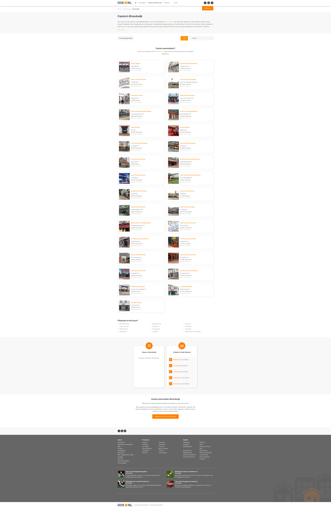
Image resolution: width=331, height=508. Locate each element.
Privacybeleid (122, 463)
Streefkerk (188, 326)
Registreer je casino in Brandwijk (165, 416)
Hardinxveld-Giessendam (193, 331)
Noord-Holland (163, 448)
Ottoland (187, 324)
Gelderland (162, 444)
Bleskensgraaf (156, 324)
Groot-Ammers (124, 326)
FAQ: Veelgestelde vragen (126, 455)
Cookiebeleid (122, 450)
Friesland (145, 444)
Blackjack (186, 444)
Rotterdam (176, 359)
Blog (176, 2)
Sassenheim (177, 384)
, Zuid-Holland (179, 359)
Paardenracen (187, 452)
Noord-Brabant (147, 448)
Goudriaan (188, 329)
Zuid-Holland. (169, 22)
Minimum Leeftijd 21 (189, 455)
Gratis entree (204, 455)
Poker (201, 444)
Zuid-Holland (127, 9)
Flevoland (162, 442)
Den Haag (176, 365)
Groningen (145, 446)
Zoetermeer (177, 378)
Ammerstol (155, 326)
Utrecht (161, 450)
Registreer (160, 51)
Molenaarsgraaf (124, 324)
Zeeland (144, 452)
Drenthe (144, 442)
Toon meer (121, 30)
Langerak (155, 331)
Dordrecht (176, 371)
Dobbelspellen (187, 446)
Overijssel (145, 450)
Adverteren (121, 442)
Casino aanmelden (123, 461)
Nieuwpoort (123, 331)
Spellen (207, 8)
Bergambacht (123, 329)
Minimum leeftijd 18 (206, 452)
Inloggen (142, 2)
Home (119, 9)
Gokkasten (186, 442)
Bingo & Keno (187, 450)
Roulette (202, 442)
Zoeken (166, 2)
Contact (120, 448)
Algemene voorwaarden (125, 444)
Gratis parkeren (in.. (189, 457)
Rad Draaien (203, 450)
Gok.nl (120, 440)
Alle (184, 38)
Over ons (120, 459)
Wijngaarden (156, 329)
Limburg (161, 446)
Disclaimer (121, 452)
